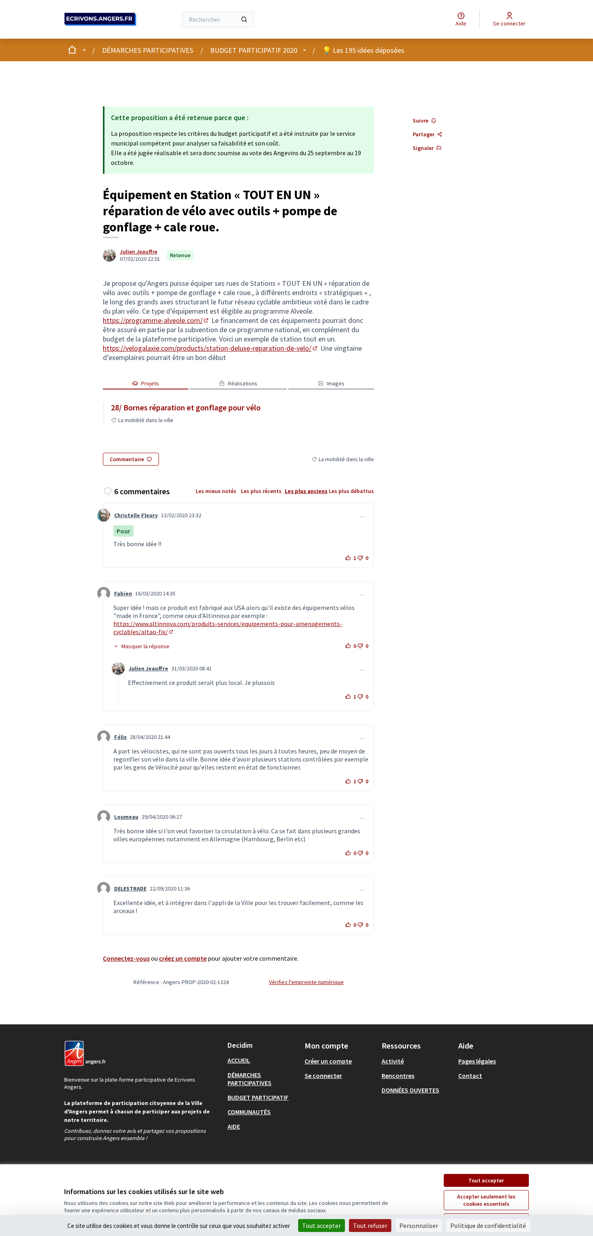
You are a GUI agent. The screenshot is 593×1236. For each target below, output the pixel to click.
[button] (141, 646)
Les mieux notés (216, 491)
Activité (393, 1061)
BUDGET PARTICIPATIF (258, 1097)
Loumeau (126, 816)
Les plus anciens (306, 491)
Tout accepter (486, 1180)
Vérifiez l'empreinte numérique (306, 982)
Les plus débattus (351, 491)
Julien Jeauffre (138, 251)
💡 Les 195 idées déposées (363, 50)
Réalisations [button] (242, 383)
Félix (120, 737)
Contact (470, 1076)
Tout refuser (370, 1225)
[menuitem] (263, 1060)
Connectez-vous (126, 958)
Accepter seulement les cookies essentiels (486, 1200)
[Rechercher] (244, 19)
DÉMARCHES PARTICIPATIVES (147, 50)
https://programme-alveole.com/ (156, 320)
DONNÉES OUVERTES (410, 1090)
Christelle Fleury (136, 515)
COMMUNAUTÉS (249, 1112)
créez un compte (183, 958)
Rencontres (398, 1076)
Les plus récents (261, 491)
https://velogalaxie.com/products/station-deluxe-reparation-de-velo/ (211, 348)
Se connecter (323, 1076)
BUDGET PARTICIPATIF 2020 (253, 50)
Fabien (123, 593)
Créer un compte (328, 1061)
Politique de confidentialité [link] (488, 1225)
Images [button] (336, 383)
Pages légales (477, 1061)
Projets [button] (150, 383)
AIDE (234, 1126)
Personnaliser (418, 1225)
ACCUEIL (239, 1060)
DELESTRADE (130, 888)
